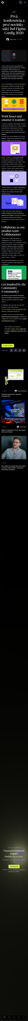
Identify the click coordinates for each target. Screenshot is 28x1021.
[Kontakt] (19, 1017)
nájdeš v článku (15, 331)
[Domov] (4, 1017)
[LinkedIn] (24, 350)
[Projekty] (9, 1017)
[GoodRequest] (2, 2)
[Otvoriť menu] (20, 2)
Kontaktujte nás (14, 866)
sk (24, 2)
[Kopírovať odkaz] (11, 350)
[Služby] (14, 1017)
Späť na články (9, 345)
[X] (15, 350)
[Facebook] (20, 350)
